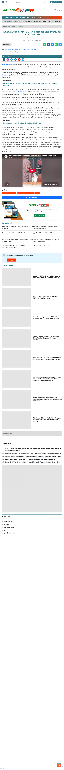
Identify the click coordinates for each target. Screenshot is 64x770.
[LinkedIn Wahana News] (15, 59)
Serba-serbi (14, 18)
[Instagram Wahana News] (7, 59)
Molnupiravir (22, 92)
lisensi (4, 75)
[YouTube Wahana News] (19, 59)
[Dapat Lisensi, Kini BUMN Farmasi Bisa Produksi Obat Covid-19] (20, 49)
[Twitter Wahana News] (11, 59)
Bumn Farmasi (6, 193)
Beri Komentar (33, 197)
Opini (33, 18)
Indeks (38, 18)
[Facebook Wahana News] (4, 59)
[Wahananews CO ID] (18, 10)
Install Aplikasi (39, 216)
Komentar (7, 44)
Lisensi (13, 193)
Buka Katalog (11, 260)
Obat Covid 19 (29, 193)
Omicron (37, 193)
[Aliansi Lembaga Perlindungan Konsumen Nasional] (32, 488)
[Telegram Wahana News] (23, 59)
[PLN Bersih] (58, 10)
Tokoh (28, 18)
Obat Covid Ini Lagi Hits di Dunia (41, 246)
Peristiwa (22, 18)
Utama (6, 18)
